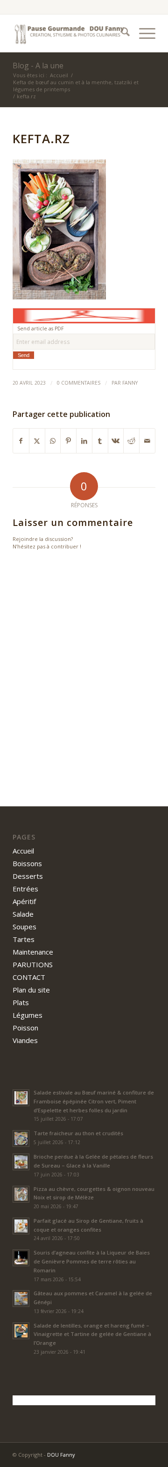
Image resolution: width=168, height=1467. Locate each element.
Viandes (25, 1040)
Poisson (25, 1027)
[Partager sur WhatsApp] (53, 441)
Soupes (24, 926)
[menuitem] (121, 33)
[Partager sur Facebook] (21, 441)
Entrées (25, 888)
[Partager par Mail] (147, 441)
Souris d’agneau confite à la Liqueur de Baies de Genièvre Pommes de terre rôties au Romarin (92, 1261)
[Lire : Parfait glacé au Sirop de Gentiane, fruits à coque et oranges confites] (21, 1226)
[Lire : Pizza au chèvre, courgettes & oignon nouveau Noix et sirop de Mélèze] (21, 1194)
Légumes (27, 1015)
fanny (130, 383)
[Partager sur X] (37, 441)
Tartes (24, 939)
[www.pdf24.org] (84, 315)
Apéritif (24, 901)
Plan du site (31, 989)
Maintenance (33, 951)
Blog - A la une (38, 65)
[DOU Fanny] (70, 33)
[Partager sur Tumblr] (100, 441)
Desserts (28, 876)
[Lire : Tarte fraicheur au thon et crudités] (21, 1138)
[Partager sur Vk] (116, 441)
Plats (21, 1002)
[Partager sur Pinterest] (68, 441)
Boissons (27, 863)
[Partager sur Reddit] (131, 441)
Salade (23, 914)
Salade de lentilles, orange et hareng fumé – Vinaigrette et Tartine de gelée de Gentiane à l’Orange (92, 1334)
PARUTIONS (33, 964)
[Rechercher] (121, 33)
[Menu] (142, 33)
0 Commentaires (78, 383)
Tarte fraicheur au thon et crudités (78, 1133)
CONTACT (29, 977)
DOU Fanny (61, 1454)
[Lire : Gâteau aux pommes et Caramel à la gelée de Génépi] (21, 1298)
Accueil (23, 850)
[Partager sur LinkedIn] (84, 441)
